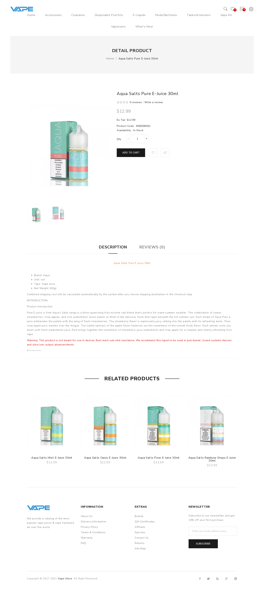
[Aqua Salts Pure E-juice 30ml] (36, 213)
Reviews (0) (152, 247)
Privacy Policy (89, 527)
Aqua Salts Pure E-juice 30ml (138, 58)
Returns (140, 543)
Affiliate (140, 527)
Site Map (140, 548)
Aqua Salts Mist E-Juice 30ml (51, 458)
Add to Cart (131, 152)
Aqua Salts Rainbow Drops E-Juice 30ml (212, 459)
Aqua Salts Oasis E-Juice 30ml (105, 458)
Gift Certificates (145, 521)
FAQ (83, 543)
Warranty (87, 537)
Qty (119, 139)
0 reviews (136, 102)
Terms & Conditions (93, 532)
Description (113, 247)
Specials (140, 532)
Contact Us (142, 537)
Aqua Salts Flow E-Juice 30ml (159, 458)
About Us (87, 516)
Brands (139, 516)
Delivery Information (93, 521)
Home (110, 58)
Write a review (153, 102)
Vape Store (65, 578)
